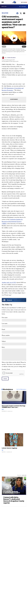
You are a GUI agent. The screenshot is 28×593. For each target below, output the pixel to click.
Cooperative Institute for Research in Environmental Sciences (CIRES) (12, 221)
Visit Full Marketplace (21, 389)
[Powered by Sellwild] (24, 475)
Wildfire (5, 13)
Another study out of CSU (9, 282)
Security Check (6, 369)
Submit (5, 378)
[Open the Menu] (2, 2)
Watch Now (23, 2)
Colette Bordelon (11, 57)
